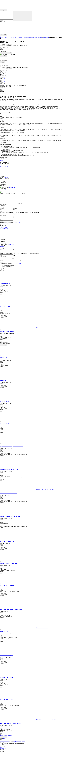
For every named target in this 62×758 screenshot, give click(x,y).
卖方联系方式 (9, 735)
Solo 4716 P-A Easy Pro (6, 655)
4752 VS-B (3, 380)
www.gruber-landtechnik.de (6, 189)
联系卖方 (2, 62)
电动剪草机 (31, 37)
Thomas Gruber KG (4, 166)
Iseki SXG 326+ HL (5, 631)
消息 (13, 216)
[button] (31, 28)
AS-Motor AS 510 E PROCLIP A (8, 563)
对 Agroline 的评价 (17, 741)
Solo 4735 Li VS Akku (6, 306)
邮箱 (14, 214)
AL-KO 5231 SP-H (5, 283)
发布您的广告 (3, 345)
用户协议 (19, 222)
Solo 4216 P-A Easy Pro (6, 677)
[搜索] (22, 16)
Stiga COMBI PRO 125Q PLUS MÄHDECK (11, 446)
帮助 (5, 735)
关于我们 (2, 735)
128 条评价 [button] (2, 181)
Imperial (4, 738)
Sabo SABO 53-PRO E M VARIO (8, 493)
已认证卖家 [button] (2, 176)
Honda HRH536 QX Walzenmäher (9, 469)
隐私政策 (14, 222)
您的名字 (15, 208)
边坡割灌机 (20, 37)
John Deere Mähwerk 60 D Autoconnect (11, 609)
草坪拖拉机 (15, 37)
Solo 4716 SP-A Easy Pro (7, 541)
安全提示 (2, 160)
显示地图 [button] (20, 203)
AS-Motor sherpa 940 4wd (7, 331)
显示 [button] (8, 187)
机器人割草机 (26, 37)
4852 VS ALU (3, 358)
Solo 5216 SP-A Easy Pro (7, 585)
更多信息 (2, 246)
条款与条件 (2, 741)
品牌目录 (23, 741)
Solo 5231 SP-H (4, 401)
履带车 (35, 37)
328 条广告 (5, 177)
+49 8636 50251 (12, 187)
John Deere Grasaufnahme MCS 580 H (10, 723)
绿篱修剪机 (39, 37)
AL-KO (3, 78)
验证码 (20, 219)
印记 (14, 209)
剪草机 (3, 81)
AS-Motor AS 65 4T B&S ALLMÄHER (10, 516)
